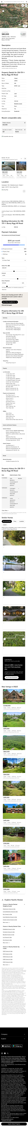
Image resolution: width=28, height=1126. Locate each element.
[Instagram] (2, 1053)
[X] (8, 1053)
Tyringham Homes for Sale (9, 932)
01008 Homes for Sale (7, 956)
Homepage (4, 185)
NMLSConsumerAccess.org (7, 1119)
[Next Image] (13, 166)
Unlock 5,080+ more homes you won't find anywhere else (13, 667)
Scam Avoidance (15, 1058)
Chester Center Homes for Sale (10, 919)
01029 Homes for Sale (7, 962)
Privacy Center (8, 1058)
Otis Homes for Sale (7, 940)
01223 (8, 40)
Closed (15, 78)
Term (3, 258)
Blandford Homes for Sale (8, 934)
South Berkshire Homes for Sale (10, 917)
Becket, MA (4, 40)
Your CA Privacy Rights (8, 1062)
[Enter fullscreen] (24, 191)
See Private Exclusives (11, 677)
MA (8, 185)
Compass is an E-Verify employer (13, 1059)
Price (15, 521)
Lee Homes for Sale (7, 937)
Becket (20, 185)
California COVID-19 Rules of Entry (18, 1061)
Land (15, 93)
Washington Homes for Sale (9, 909)
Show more (5, 922)
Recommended (7, 521)
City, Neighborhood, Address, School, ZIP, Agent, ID (14, 1)
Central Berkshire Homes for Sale (10, 911)
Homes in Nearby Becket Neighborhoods (10, 905)
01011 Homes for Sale (7, 954)
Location (21, 521)
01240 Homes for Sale (7, 959)
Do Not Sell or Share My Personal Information (11, 1056)
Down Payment (6, 280)
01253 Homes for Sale (7, 951)
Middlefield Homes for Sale (9, 929)
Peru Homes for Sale (7, 914)
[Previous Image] (3, 166)
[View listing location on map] (23, 34)
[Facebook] (5, 1053)
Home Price (5, 265)
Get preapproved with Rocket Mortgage (11, 235)
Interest (4, 273)
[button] (1, 1)
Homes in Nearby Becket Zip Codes (11, 947)
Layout (5, 524)
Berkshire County (18, 103)
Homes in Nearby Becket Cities (12, 926)
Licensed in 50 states (6, 1120)
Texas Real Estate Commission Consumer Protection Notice (12, 1107)
